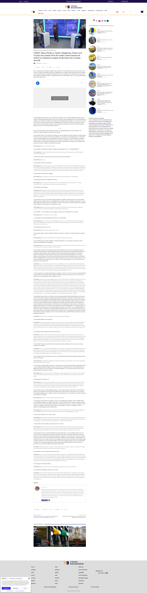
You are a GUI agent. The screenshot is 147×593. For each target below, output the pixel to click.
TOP (55, 50)
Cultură (98, 29)
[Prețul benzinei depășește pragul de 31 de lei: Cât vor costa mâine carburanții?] (59, 536)
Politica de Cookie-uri (10, 590)
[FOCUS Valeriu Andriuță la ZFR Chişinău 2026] (92, 57)
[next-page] (36, 548)
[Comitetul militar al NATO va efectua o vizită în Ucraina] (92, 110)
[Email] (49, 500)
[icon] (117, 12)
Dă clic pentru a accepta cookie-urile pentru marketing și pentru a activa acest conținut (60, 98)
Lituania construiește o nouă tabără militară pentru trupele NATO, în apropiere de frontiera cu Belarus (104, 93)
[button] (29, 578)
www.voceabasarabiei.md (95, 120)
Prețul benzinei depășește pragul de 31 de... (59, 544)
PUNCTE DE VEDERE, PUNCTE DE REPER (46, 50)
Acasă (44, 16)
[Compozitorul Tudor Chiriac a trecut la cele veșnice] (92, 40)
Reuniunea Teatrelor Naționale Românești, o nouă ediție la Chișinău (105, 31)
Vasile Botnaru (38, 63)
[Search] (142, 12)
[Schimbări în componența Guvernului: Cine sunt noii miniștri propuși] (77, 536)
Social (98, 46)
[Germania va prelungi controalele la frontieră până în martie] (92, 75)
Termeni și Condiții (95, 586)
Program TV (110, 1)
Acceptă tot (6, 588)
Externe (98, 73)
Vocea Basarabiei (99, 59)
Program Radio (124, 1)
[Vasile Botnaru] (34, 63)
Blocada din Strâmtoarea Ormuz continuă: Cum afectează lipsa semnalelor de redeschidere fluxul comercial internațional (104, 84)
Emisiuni (47, 16)
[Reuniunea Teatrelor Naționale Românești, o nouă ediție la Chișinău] (92, 31)
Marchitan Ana (39, 545)
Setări (25, 588)
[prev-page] (34, 548)
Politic (42, 542)
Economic (59, 543)
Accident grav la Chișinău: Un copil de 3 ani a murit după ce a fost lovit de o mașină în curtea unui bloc (105, 49)
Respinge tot (15, 588)
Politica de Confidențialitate (19, 590)
